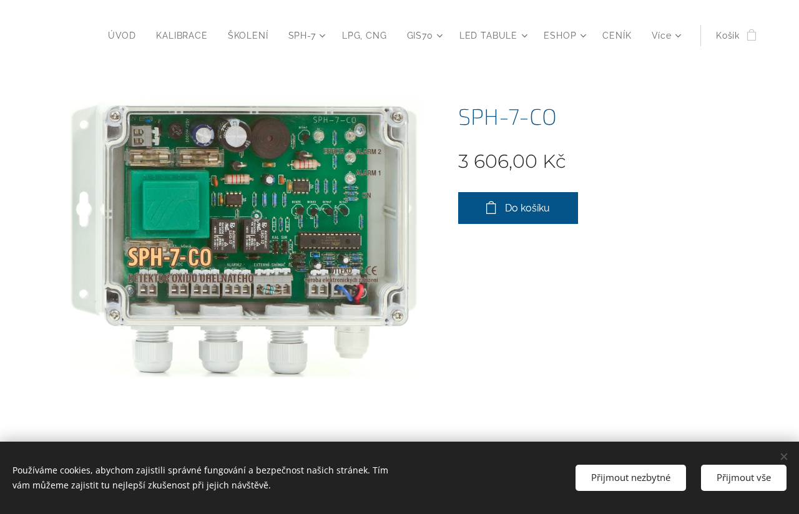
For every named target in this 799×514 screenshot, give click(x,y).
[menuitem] (125, 35)
